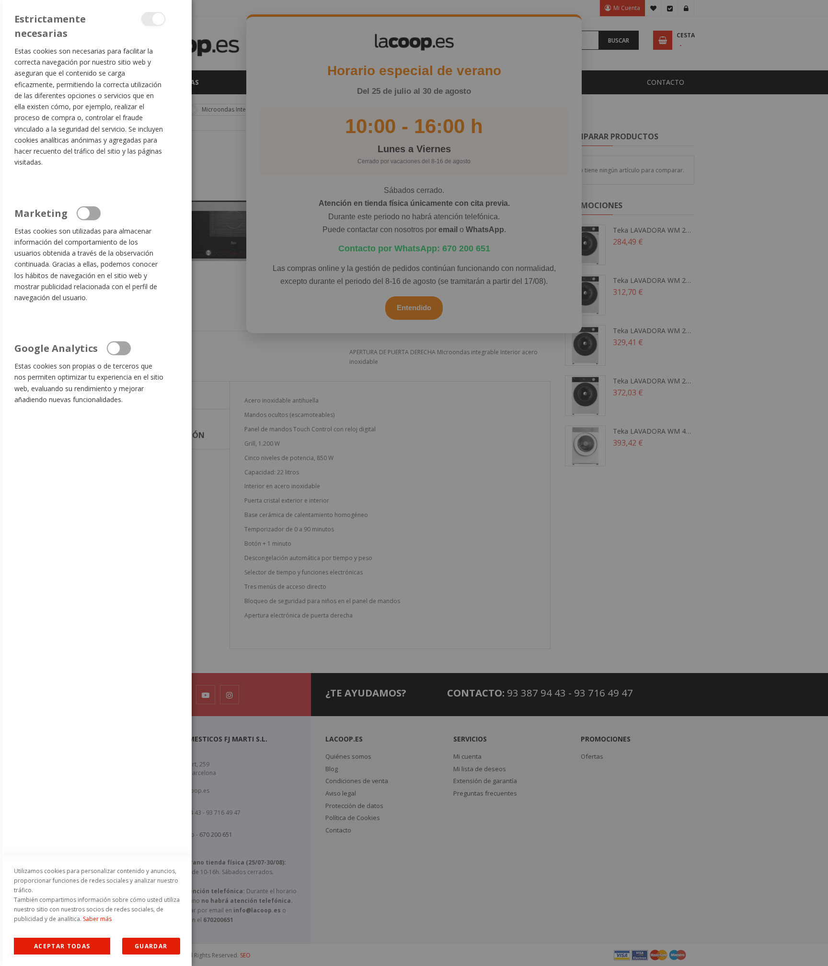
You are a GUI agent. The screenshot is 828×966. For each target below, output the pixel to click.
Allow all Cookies (62, 946)
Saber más (97, 919)
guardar (151, 946)
